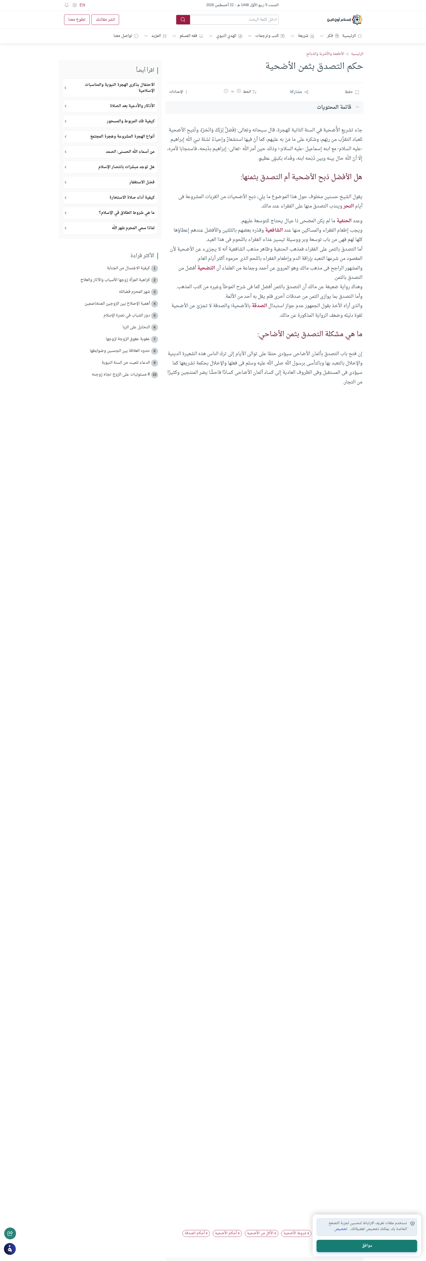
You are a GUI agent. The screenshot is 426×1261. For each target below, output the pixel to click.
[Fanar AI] (10, 1249)
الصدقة (259, 305)
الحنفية (344, 221)
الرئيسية (349, 36)
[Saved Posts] (67, 5)
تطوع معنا (77, 19)
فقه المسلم (188, 36)
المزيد (156, 36)
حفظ (349, 92)
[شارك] (10, 1233)
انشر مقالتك (105, 19)
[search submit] (183, 19)
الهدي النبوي (226, 36)
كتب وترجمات (267, 36)
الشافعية (274, 230)
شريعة (303, 36)
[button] (239, 92)
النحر (348, 206)
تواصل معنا (122, 36)
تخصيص (340, 1229)
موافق (367, 1245)
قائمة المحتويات (334, 107)
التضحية (206, 268)
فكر (330, 36)
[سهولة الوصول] (74, 5)
